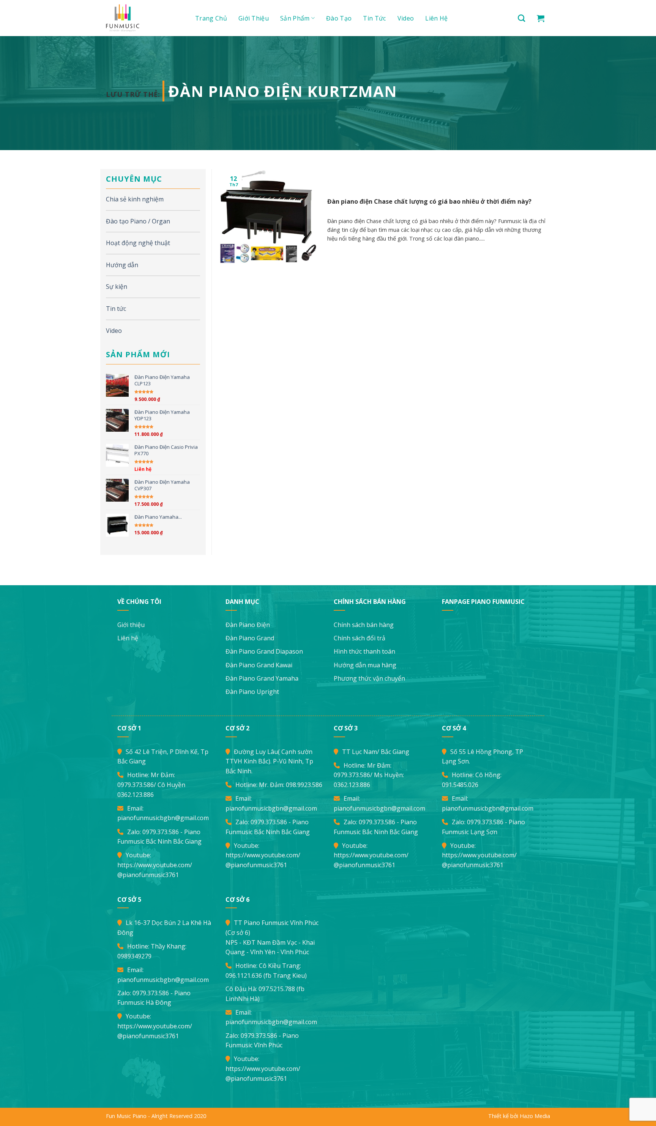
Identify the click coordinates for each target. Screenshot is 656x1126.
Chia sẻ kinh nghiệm (135, 199)
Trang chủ (211, 18)
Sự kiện (116, 286)
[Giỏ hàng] (540, 18)
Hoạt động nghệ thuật (138, 243)
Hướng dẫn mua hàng (365, 665)
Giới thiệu (253, 18)
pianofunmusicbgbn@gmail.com (163, 818)
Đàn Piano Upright (252, 691)
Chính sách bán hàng (364, 625)
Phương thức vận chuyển (369, 678)
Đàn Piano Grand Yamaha (262, 678)
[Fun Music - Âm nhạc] (142, 18)
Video (405, 18)
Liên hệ (436, 18)
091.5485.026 (460, 785)
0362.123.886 (135, 794)
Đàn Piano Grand (250, 638)
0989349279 (134, 956)
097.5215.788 (277, 989)
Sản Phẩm (295, 18)
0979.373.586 (135, 785)
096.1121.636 (244, 975)
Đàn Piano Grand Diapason (264, 651)
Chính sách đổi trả (359, 638)
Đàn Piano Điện (248, 625)
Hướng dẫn (122, 265)
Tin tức (374, 18)
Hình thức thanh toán (364, 651)
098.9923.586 (304, 785)
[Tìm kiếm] (521, 18)
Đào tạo (339, 18)
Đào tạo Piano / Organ (138, 221)
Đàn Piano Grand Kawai (259, 665)
